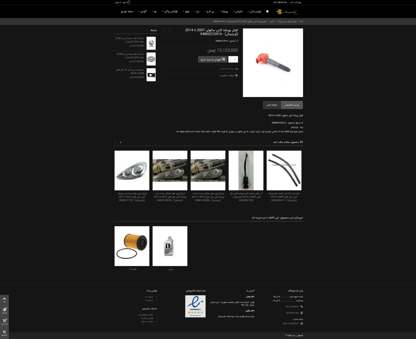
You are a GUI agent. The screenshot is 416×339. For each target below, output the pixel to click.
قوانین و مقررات (147, 318)
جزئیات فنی (272, 105)
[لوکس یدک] (287, 11)
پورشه (225, 11)
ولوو (187, 11)
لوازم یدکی (255, 11)
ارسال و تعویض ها (146, 314)
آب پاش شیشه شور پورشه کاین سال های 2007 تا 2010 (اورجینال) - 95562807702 (246, 197)
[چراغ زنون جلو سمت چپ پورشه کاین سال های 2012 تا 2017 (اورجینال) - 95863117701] (132, 170)
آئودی (144, 11)
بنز (198, 11)
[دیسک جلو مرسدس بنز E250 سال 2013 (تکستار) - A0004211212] (151, 58)
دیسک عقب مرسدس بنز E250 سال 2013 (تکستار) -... (130, 40)
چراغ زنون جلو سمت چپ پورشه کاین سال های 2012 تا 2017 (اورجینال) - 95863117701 (132, 197)
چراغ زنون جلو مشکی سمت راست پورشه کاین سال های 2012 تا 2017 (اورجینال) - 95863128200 (208, 197)
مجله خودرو (127, 11)
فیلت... (132, 269)
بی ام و (210, 11)
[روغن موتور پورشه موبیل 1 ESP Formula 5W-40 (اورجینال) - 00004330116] (170, 246)
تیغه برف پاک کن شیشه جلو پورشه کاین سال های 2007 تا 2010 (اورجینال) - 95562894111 (284, 197)
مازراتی (239, 11)
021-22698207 (292, 306)
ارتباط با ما (149, 297)
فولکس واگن (171, 11)
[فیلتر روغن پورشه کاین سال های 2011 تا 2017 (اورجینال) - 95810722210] (132, 246)
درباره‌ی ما (149, 300)
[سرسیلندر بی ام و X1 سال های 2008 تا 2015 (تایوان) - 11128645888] (151, 74)
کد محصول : (233, 40)
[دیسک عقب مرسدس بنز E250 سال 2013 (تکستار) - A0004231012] (151, 43)
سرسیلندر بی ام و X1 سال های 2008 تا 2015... (130, 71)
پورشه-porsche (227, 68)
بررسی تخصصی (292, 105)
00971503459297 (291, 323)
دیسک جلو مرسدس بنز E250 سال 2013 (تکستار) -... (130, 55)
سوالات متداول (147, 321)
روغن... (170, 269)
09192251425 (292, 313)
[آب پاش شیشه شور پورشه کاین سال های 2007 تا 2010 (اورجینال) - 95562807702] (246, 170)
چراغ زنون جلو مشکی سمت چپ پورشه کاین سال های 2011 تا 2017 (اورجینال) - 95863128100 (170, 197)
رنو (155, 11)
